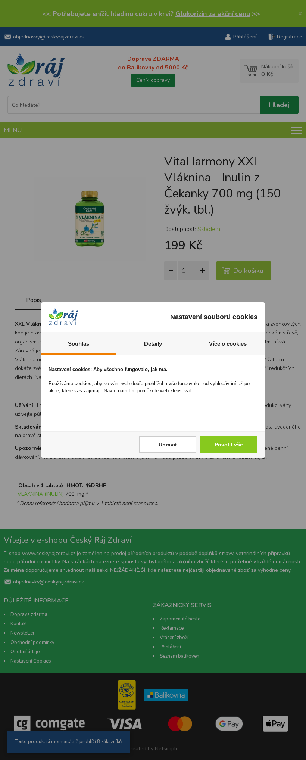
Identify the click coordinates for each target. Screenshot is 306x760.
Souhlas (78, 343)
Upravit (168, 445)
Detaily (153, 343)
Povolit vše (229, 445)
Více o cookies (228, 343)
